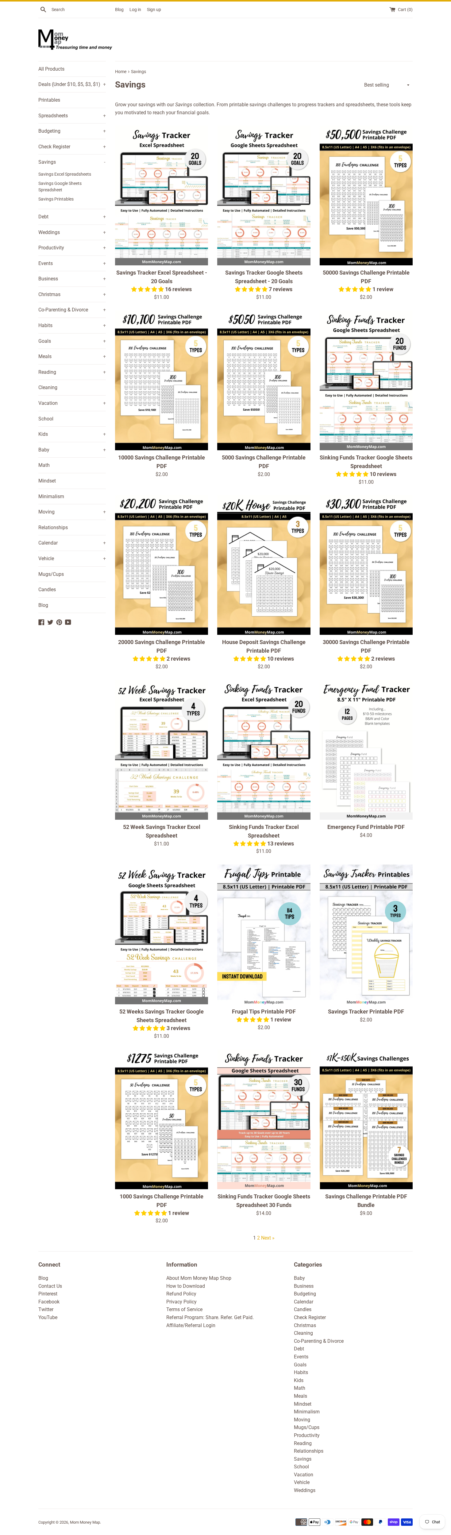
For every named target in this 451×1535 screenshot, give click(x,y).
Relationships (53, 527)
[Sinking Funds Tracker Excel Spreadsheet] (263, 750)
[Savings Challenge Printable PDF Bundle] (366, 1119)
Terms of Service (184, 1309)
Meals (72, 356)
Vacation (72, 403)
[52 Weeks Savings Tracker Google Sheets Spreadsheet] (161, 934)
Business (72, 279)
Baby (72, 450)
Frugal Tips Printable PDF (264, 1012)
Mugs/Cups (51, 574)
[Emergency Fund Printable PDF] (366, 750)
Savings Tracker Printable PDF (366, 1012)
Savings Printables (56, 199)
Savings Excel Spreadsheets (64, 174)
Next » (268, 1238)
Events (72, 263)
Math (44, 465)
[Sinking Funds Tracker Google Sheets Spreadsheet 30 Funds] (263, 1119)
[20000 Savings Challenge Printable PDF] (161, 565)
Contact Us (50, 1286)
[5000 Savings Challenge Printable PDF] (263, 380)
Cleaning (47, 387)
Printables (49, 100)
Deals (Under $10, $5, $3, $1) (72, 84)
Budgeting (72, 131)
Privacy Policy (181, 1302)
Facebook (49, 1302)
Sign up (154, 9)
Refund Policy (181, 1294)
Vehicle (72, 558)
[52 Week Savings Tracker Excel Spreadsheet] (161, 750)
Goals (72, 341)
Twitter (45, 1309)
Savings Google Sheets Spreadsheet (60, 187)
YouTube (47, 1317)
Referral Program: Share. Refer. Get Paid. (210, 1317)
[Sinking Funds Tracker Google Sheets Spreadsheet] (366, 380)
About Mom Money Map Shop (198, 1278)
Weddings (72, 232)
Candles (47, 589)
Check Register (72, 147)
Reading (72, 372)
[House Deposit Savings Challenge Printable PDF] (263, 565)
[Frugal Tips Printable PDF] (263, 934)
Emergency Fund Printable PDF (366, 827)
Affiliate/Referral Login (190, 1325)
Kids (72, 434)
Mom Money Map (85, 1522)
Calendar (72, 543)
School (45, 419)
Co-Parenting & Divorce (72, 310)
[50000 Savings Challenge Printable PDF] (366, 195)
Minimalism (51, 496)
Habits (72, 325)
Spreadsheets (72, 116)
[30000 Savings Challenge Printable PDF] (366, 565)
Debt (72, 217)
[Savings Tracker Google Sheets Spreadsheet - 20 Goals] (263, 195)
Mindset (47, 481)
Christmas (72, 294)
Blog (119, 9)
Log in (135, 9)
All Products (51, 69)
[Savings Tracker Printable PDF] (366, 934)
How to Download (185, 1286)
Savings (71, 162)
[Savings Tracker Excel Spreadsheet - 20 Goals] (161, 195)
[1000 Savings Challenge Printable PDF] (161, 1119)
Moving (72, 512)
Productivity (72, 248)
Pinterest (47, 1294)
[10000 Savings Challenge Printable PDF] (161, 380)
